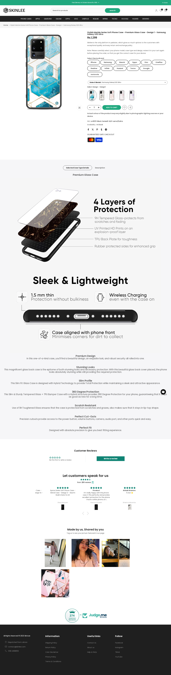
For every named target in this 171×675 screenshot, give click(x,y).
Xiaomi (58, 19)
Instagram (119, 647)
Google (124, 19)
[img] (85, 479)
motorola (95, 74)
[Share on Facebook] (88, 129)
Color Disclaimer (51, 652)
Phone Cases (26, 19)
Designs (145, 19)
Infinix (105, 19)
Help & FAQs (92, 652)
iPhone (93, 62)
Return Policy (50, 647)
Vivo (76, 19)
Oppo (67, 19)
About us (90, 647)
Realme (96, 19)
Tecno (114, 19)
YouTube (118, 657)
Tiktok (117, 652)
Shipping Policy (51, 643)
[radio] (91, 95)
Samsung (48, 19)
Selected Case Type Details (77, 168)
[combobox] (128, 82)
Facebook (119, 643)
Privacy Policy (50, 657)
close (7, 2)
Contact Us (91, 643)
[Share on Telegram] (106, 129)
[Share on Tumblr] (102, 129)
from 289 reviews (84, 482)
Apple (37, 19)
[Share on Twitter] (93, 129)
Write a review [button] (110, 458)
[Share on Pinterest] (97, 129)
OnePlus (85, 19)
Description (100, 168)
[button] (163, 391)
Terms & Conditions (53, 661)
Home (5, 25)
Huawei (135, 19)
